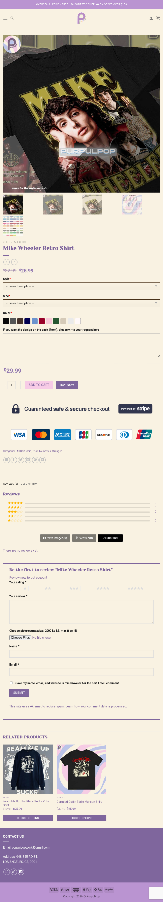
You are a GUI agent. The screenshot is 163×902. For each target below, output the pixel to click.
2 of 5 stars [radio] (37, 588)
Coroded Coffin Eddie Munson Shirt (79, 802)
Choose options (28, 817)
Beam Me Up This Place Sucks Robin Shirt (26, 803)
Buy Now (67, 385)
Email (14, 664)
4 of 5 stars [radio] (89, 588)
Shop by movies (42, 451)
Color (7, 313)
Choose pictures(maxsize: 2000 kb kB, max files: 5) (43, 630)
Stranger (57, 451)
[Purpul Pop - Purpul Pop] (81, 18)
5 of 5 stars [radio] (119, 588)
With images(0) (57, 538)
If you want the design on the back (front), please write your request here (51, 329)
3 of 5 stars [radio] (61, 588)
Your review (18, 596)
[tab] (10, 484)
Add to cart (39, 385)
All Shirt (20, 241)
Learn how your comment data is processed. (96, 706)
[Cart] (158, 18)
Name (14, 646)
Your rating (17, 582)
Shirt (6, 241)
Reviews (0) (10, 483)
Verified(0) (86, 538)
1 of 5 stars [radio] (15, 588)
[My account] (151, 18)
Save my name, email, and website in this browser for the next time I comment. (67, 683)
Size (6, 296)
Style (7, 279)
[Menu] (5, 18)
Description (29, 483)
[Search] (12, 18)
